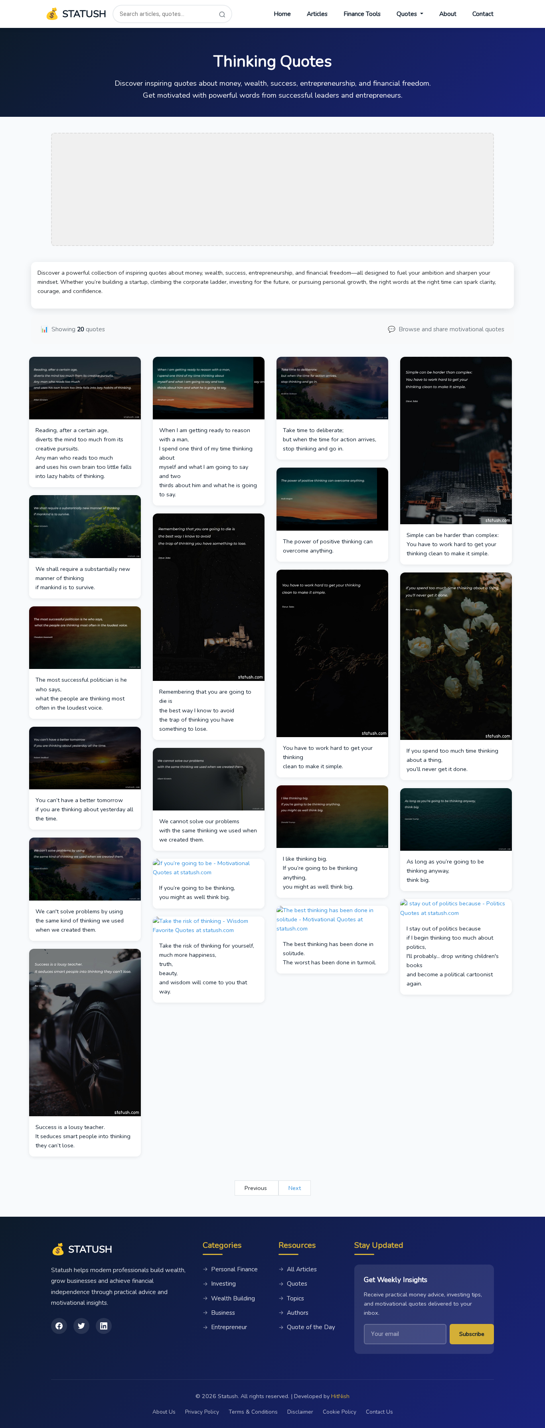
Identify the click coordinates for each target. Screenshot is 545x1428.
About (447, 14)
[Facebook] (59, 1326)
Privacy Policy (202, 1412)
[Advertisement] (272, 189)
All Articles (297, 1269)
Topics (291, 1298)
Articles (317, 14)
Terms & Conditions (253, 1412)
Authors (293, 1313)
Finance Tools (362, 14)
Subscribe (471, 1334)
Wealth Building (229, 1298)
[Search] (222, 14)
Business (219, 1313)
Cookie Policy (339, 1412)
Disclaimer (300, 1412)
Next (294, 1188)
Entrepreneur (225, 1327)
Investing (219, 1284)
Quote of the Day (306, 1327)
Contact (483, 14)
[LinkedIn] (104, 1326)
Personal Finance (230, 1269)
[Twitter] (81, 1326)
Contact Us (379, 1412)
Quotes (292, 1284)
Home (282, 14)
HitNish (340, 1396)
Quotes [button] (408, 14)
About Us (164, 1412)
